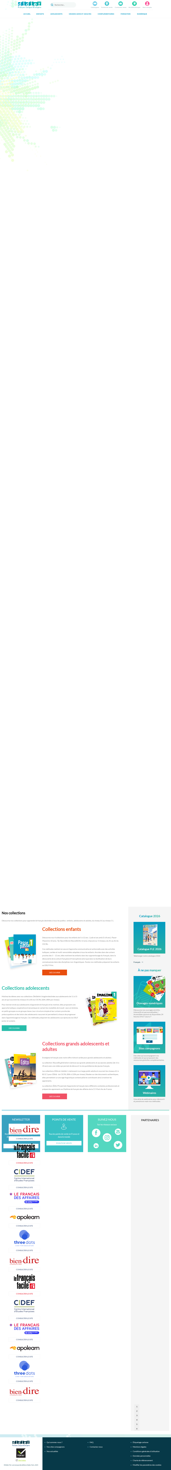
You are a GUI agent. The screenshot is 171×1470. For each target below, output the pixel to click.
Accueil (26, 14)
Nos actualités (52, 1451)
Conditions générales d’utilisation (146, 1451)
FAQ (91, 1442)
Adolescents (56, 14)
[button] (8, 32)
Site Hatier (22, 1460)
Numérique (142, 14)
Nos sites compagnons (56, 1447)
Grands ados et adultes (80, 14)
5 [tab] (136, 1424)
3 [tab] (136, 1415)
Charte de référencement (143, 1460)
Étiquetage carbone (140, 1442)
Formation (126, 14)
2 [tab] (136, 1411)
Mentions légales (139, 1447)
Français (137, 962)
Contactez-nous (120, 7)
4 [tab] (136, 1420)
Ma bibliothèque (134, 7)
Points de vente (107, 7)
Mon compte (147, 7)
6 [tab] (136, 1428)
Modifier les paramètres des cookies (147, 1465)
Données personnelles (142, 1456)
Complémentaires (106, 14)
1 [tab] (136, 1406)
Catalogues (95, 7)
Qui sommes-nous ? (54, 1442)
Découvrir (54, 972)
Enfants (40, 14)
